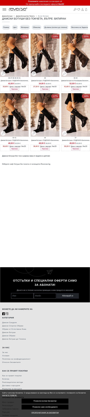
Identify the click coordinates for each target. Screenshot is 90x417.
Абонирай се (67, 296)
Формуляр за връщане (12, 389)
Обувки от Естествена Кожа (14, 329)
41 (20, 78)
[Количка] (86, 9)
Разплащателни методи (12, 382)
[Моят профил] (82, 9)
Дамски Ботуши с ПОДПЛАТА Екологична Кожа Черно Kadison (45, 140)
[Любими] (78, 9)
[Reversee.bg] (36, 9)
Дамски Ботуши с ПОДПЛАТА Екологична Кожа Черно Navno (14, 81)
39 (15, 78)
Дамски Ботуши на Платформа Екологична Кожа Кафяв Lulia (75, 81)
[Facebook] (3, 314)
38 (13, 78)
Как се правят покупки (12, 376)
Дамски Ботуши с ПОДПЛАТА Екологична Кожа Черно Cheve (45, 81)
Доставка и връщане (11, 385)
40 (17, 78)
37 (11, 78)
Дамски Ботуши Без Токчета (25, 16)
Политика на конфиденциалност (16, 359)
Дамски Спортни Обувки (12, 326)
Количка (5, 379)
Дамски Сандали (9, 322)
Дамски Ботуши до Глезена (14, 339)
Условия (5, 356)
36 (9, 78)
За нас (5, 352)
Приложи (14, 89)
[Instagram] (7, 314)
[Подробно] (3, 73)
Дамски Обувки (8, 336)
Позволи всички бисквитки (45, 401)
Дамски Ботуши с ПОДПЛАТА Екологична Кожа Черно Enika (14, 140)
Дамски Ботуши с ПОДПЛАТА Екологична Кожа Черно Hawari (75, 140)
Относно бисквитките (11, 362)
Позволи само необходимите (45, 407)
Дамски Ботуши (7, 16)
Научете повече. (9, 395)
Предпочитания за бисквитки (45, 413)
